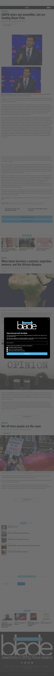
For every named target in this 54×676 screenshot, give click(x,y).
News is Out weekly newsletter (15, 349)
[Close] (48, 319)
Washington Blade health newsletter (16, 350)
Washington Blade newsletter (15, 347)
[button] (27, 348)
